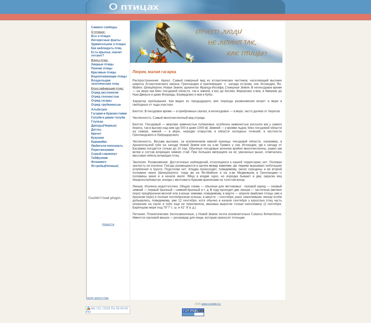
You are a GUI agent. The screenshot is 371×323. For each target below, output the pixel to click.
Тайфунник (99, 158)
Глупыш (97, 121)
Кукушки (97, 137)
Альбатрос (99, 109)
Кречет (96, 133)
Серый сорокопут (104, 154)
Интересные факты (106, 40)
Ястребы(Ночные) (104, 166)
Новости (108, 224)
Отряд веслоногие (105, 92)
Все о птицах (101, 36)
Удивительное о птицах (108, 44)
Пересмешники (102, 150)
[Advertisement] (108, 259)
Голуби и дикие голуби (108, 117)
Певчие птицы (101, 68)
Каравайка (99, 141)
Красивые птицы (103, 72)
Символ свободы (104, 27)
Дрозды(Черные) (104, 125)
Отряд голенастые (105, 96)
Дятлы (96, 129)
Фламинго (98, 162)
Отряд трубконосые (106, 104)
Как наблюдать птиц (106, 48)
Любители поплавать (107, 146)
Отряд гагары (101, 100)
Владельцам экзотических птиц (105, 82)
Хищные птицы (102, 64)
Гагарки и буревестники (109, 113)
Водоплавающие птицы (109, 76)
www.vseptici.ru (211, 303)
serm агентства (98, 298)
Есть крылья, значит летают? (106, 54)
